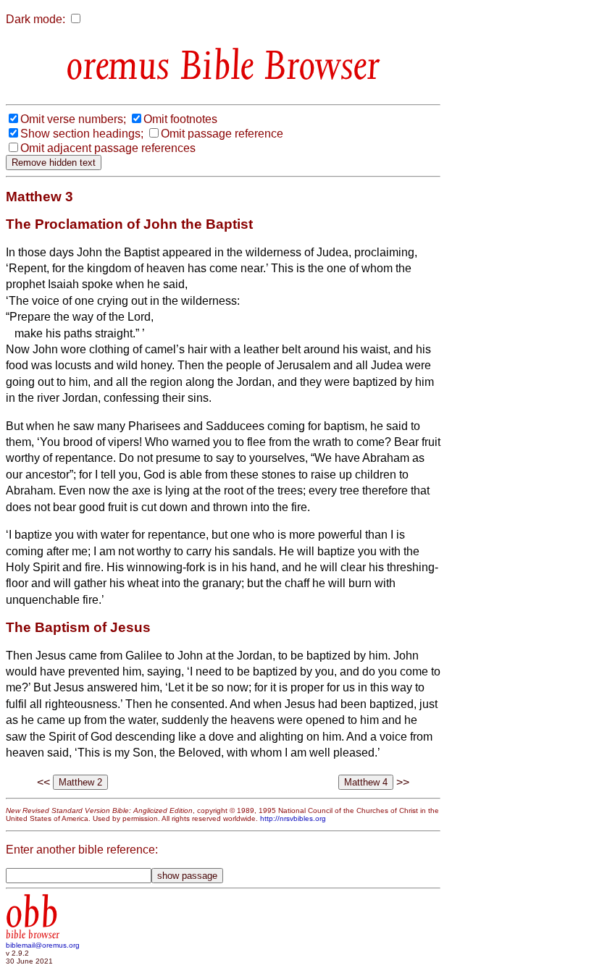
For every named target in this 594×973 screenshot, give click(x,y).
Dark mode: (35, 19)
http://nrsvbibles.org (293, 818)
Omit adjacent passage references (108, 148)
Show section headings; (81, 133)
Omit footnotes (180, 119)
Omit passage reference (222, 133)
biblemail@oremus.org (43, 945)
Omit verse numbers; (73, 119)
